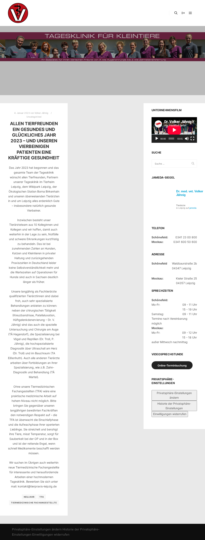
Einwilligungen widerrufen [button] (169, 414)
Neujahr (29, 497)
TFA (41, 497)
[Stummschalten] (187, 139)
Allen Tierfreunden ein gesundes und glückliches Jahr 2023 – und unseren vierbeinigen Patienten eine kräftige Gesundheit (33, 140)
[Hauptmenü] (190, 13)
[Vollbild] (192, 139)
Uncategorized (33, 116)
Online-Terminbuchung (172, 365)
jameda (192, 208)
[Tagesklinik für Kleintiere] (18, 13)
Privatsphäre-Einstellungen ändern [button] (174, 395)
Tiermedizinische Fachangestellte (34, 502)
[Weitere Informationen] (183, 13)
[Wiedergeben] (157, 139)
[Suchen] (176, 13)
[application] (174, 130)
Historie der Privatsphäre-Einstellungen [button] (174, 406)
